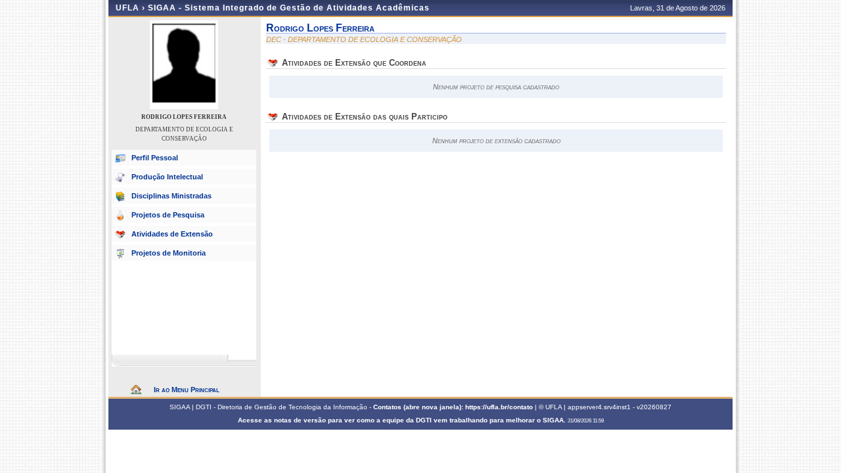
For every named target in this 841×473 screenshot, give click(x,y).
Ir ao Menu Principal (186, 390)
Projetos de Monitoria (168, 253)
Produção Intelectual (167, 177)
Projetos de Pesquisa (167, 215)
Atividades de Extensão (172, 234)
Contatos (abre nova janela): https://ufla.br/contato (453, 407)
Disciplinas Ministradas (171, 196)
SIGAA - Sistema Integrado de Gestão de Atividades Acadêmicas (289, 7)
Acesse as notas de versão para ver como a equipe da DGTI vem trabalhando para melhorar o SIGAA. (403, 420)
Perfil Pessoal (154, 158)
